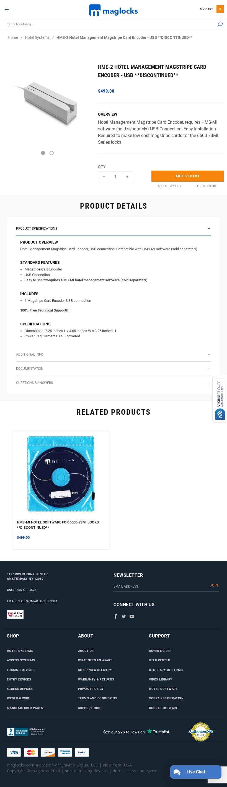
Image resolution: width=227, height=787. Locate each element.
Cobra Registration (166, 698)
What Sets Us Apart (95, 660)
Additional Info (29, 354)
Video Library (160, 679)
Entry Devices (19, 679)
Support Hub (89, 708)
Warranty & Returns (96, 679)
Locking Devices (21, 670)
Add (188, 176)
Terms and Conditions (97, 698)
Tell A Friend (205, 186)
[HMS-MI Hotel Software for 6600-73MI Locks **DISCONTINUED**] (61, 477)
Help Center (159, 660)
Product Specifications (36, 229)
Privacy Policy (91, 689)
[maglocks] (113, 9)
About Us (86, 651)
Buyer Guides (160, 651)
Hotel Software (163, 689)
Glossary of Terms (166, 670)
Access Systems (21, 660)
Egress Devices (20, 689)
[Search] (204, 24)
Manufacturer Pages (25, 708)
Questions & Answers (34, 383)
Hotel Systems (20, 651)
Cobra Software (163, 708)
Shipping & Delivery (95, 670)
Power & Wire (18, 698)
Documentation (29, 369)
